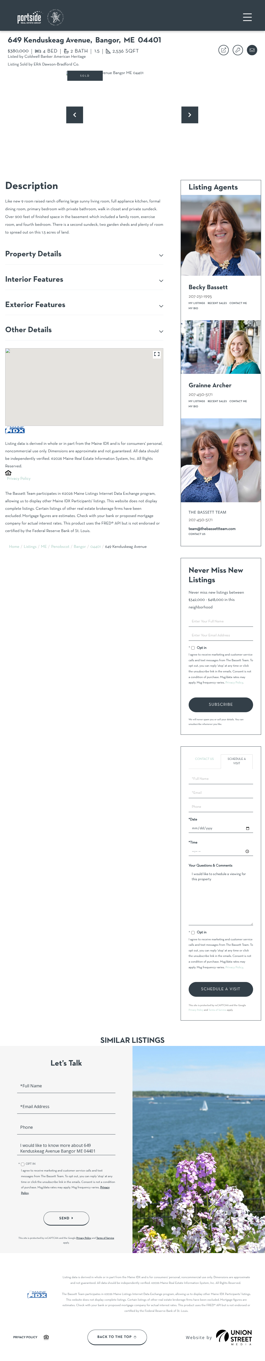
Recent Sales (217, 303)
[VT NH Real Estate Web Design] (234, 1337)
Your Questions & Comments (210, 865)
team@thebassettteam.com (212, 529)
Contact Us (197, 534)
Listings (30, 547)
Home (14, 547)
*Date (193, 819)
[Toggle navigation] (247, 17)
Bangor (80, 547)
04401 (95, 547)
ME (44, 547)
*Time (193, 842)
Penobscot (60, 547)
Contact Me (238, 303)
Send (64, 1218)
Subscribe (221, 705)
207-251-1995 (200, 296)
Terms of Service (217, 1010)
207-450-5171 (201, 394)
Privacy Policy (19, 479)
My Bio (193, 308)
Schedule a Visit (236, 761)
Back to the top (114, 1337)
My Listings (197, 303)
